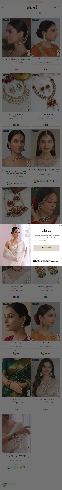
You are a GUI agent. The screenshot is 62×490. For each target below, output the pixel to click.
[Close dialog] (60, 226)
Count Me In (46, 248)
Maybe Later (46, 254)
